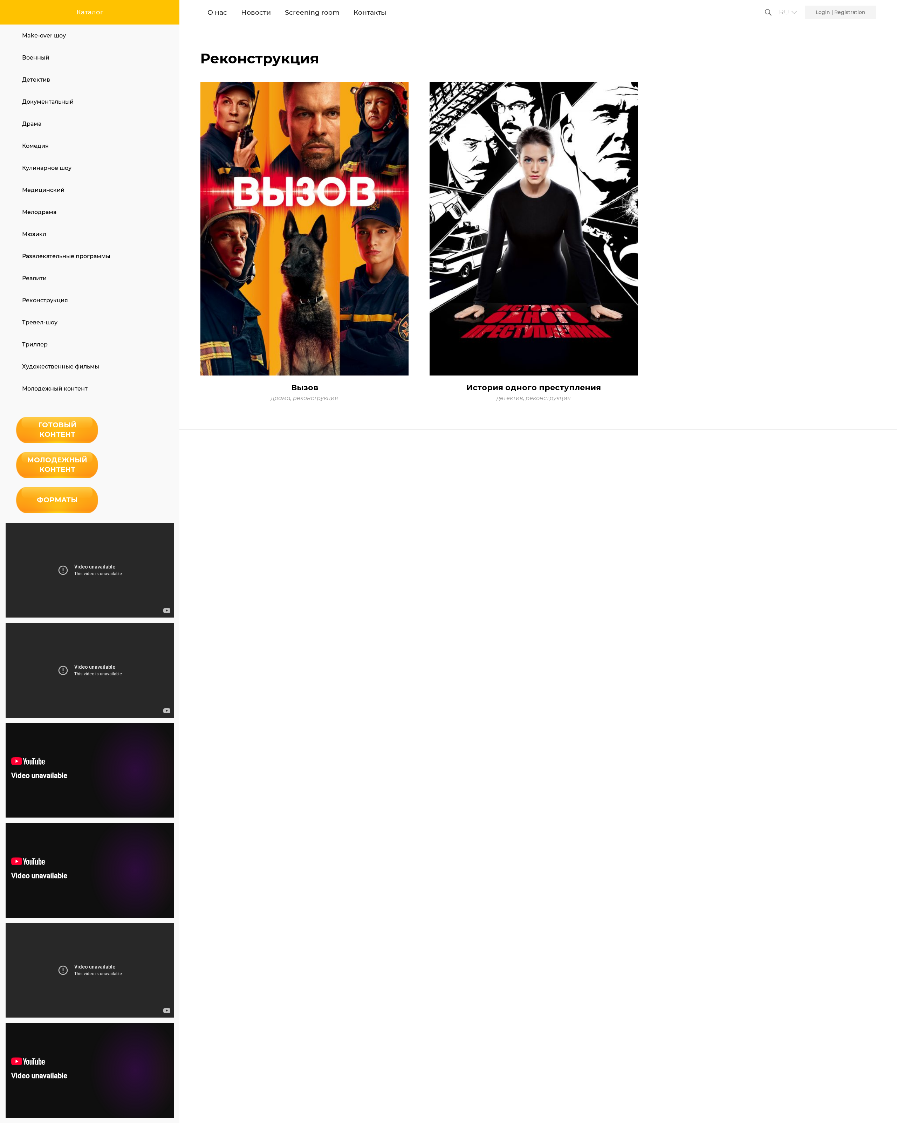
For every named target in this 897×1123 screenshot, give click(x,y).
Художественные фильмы (60, 366)
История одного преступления (533, 387)
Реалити (34, 278)
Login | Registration (840, 12)
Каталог (89, 12)
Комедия (35, 146)
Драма (31, 123)
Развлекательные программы (66, 256)
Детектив (36, 79)
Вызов (304, 387)
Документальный (48, 101)
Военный (35, 57)
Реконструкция (45, 300)
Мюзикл (34, 234)
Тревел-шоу (39, 322)
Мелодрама (39, 212)
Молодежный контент (55, 388)
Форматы (57, 500)
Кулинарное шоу (46, 168)
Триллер (35, 344)
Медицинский (43, 190)
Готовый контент (57, 430)
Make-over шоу (44, 35)
